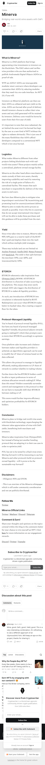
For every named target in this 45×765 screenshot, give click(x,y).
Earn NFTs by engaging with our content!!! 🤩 (15, 679)
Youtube (21, 541)
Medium (13, 514)
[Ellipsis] (42, 624)
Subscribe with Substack (24, 729)
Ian (8, 23)
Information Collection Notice (24, 575)
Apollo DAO (22, 251)
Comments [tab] (7, 603)
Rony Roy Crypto (18, 669)
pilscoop (10, 624)
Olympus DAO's (9, 278)
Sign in (40, 3)
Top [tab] (4, 655)
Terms (15, 749)
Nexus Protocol (35, 251)
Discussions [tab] (19, 655)
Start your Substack (16, 754)
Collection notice (25, 749)
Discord (21, 514)
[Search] (41, 654)
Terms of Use (33, 573)
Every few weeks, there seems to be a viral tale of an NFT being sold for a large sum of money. (17, 665)
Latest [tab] (10, 655)
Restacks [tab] (17, 603)
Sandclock (10, 254)
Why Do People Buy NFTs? (14, 661)
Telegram (31, 514)
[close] (38, 688)
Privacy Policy (26, 739)
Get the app (34, 754)
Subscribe (31, 3)
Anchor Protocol (9, 251)
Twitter (5, 505)
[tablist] (12, 603)
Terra (4, 10)
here (4, 533)
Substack (11, 760)
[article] (22, 667)
